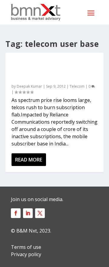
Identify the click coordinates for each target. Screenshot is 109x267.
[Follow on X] (40, 213)
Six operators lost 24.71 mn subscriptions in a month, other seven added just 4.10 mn (52, 69)
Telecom (77, 86)
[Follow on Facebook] (16, 213)
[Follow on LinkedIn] (28, 213)
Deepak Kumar (29, 86)
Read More (28, 159)
